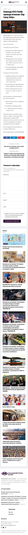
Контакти (11, 514)
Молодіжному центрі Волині (11, 37)
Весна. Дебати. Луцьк (9, 407)
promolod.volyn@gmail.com (9, 525)
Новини (5, 243)
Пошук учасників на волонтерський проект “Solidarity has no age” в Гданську (13, 460)
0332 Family (6, 35)
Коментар (6, 174)
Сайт (4, 206)
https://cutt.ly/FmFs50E (17, 132)
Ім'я (4, 193)
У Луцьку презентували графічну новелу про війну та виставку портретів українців (14, 424)
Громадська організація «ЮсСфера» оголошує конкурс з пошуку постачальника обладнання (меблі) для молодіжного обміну (13, 498)
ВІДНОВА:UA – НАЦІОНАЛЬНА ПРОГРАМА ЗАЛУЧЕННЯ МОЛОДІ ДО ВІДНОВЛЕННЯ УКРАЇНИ (14, 389)
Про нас (11, 512)
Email (5, 200)
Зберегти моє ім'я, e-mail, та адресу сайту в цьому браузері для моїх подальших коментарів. (14, 215)
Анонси (9, 9)
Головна (5, 9)
